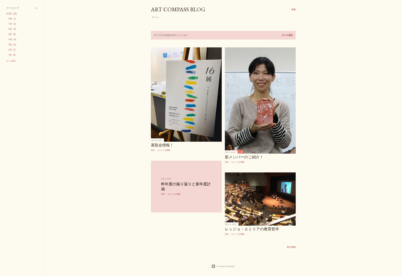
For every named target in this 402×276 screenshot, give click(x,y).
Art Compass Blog (178, 9)
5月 (11, 34)
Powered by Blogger (226, 266)
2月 (11, 49)
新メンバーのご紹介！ (244, 157)
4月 (12, 39)
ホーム (155, 17)
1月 (11, 55)
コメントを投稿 (163, 150)
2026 (11, 13)
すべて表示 (287, 35)
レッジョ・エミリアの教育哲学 (252, 229)
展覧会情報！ (162, 145)
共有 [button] (153, 150)
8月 (11, 18)
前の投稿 (291, 247)
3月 (11, 44)
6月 (11, 29)
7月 (12, 23)
